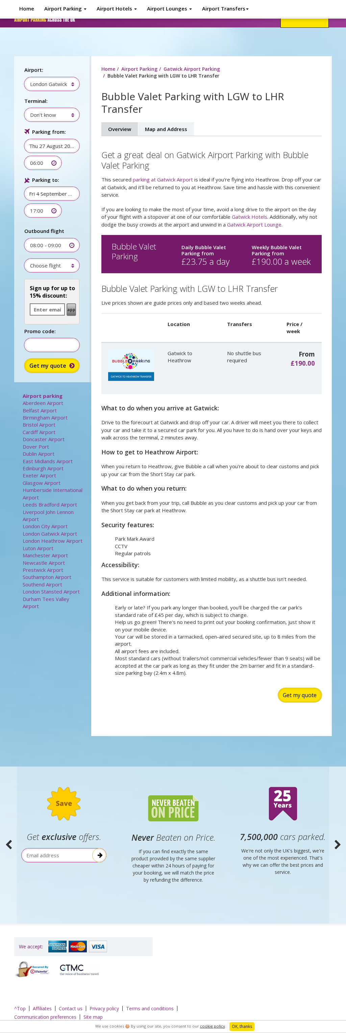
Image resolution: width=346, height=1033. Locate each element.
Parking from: (49, 131)
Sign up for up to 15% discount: (52, 292)
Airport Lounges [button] (168, 8)
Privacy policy (104, 1008)
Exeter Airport (39, 475)
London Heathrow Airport (52, 540)
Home (26, 8)
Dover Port (36, 446)
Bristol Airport (39, 424)
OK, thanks (242, 1026)
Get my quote (300, 695)
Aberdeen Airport (43, 403)
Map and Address (166, 129)
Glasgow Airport (41, 482)
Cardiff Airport (39, 432)
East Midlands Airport (48, 461)
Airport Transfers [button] (223, 8)
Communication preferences (45, 1017)
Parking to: (45, 179)
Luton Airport (38, 548)
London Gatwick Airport (50, 533)
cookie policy (212, 1026)
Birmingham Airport (45, 417)
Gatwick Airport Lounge (254, 224)
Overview (119, 129)
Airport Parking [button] (63, 8)
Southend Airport (42, 584)
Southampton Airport (47, 577)
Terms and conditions (150, 1008)
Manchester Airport (45, 555)
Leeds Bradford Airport (50, 504)
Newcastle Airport (44, 562)
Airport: (33, 69)
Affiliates (42, 1008)
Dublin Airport (38, 453)
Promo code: (40, 331)
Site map (93, 1017)
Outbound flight (44, 231)
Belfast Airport (40, 410)
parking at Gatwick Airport (163, 179)
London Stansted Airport (51, 591)
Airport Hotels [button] (115, 8)
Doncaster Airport (44, 439)
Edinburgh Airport (43, 468)
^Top (20, 1008)
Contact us (70, 1008)
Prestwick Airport (43, 569)
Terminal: (36, 101)
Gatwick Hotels (249, 216)
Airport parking (43, 395)
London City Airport (45, 526)
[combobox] (48, 84)
